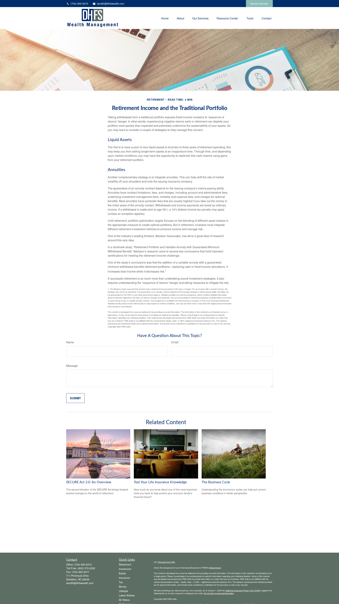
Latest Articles (127, 595)
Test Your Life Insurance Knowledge (160, 482)
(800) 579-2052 (86, 568)
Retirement (125, 564)
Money (122, 586)
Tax (121, 582)
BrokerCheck (215, 567)
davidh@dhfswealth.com (110, 3)
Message (72, 366)
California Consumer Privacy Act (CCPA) (242, 590)
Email (175, 342)
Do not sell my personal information (219, 593)
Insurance (124, 577)
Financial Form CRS (166, 562)
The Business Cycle (216, 482)
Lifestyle (123, 591)
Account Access (259, 3)
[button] (165, 18)
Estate (122, 573)
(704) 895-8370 (79, 3)
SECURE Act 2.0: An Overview (88, 482)
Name (70, 342)
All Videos (124, 600)
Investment (125, 569)
